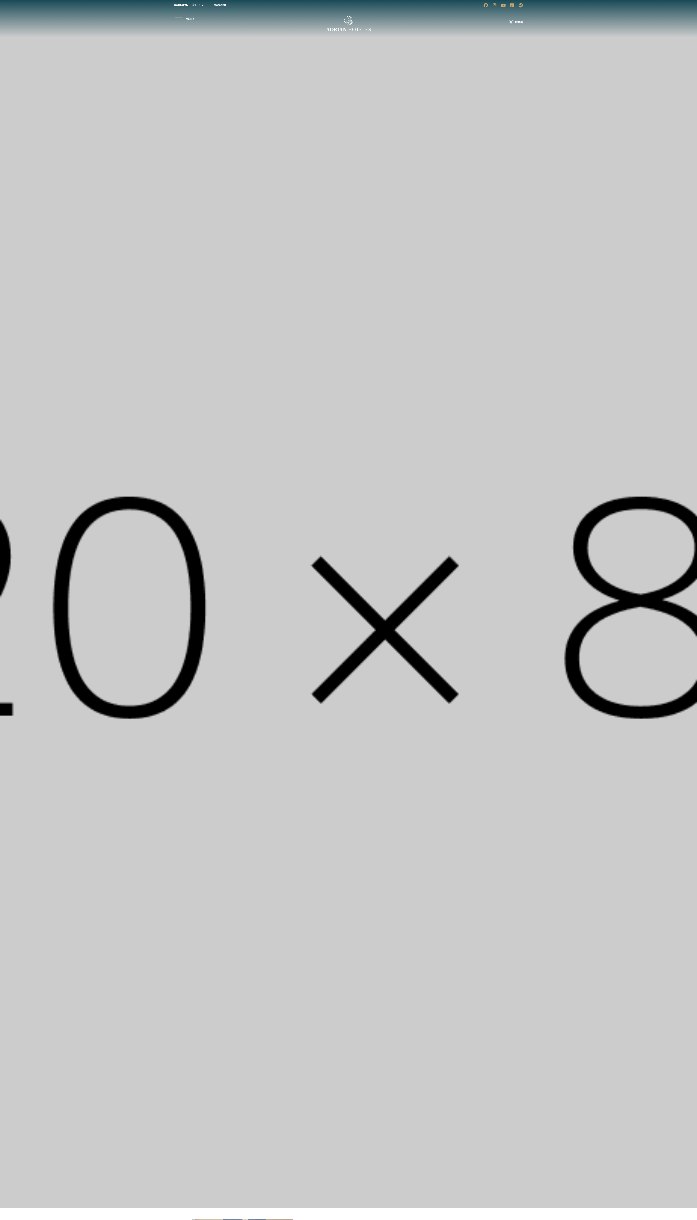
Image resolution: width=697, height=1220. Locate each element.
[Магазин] (209, 5)
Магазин (220, 5)
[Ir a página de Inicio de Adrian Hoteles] (348, 24)
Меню (190, 19)
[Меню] (178, 19)
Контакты (181, 5)
